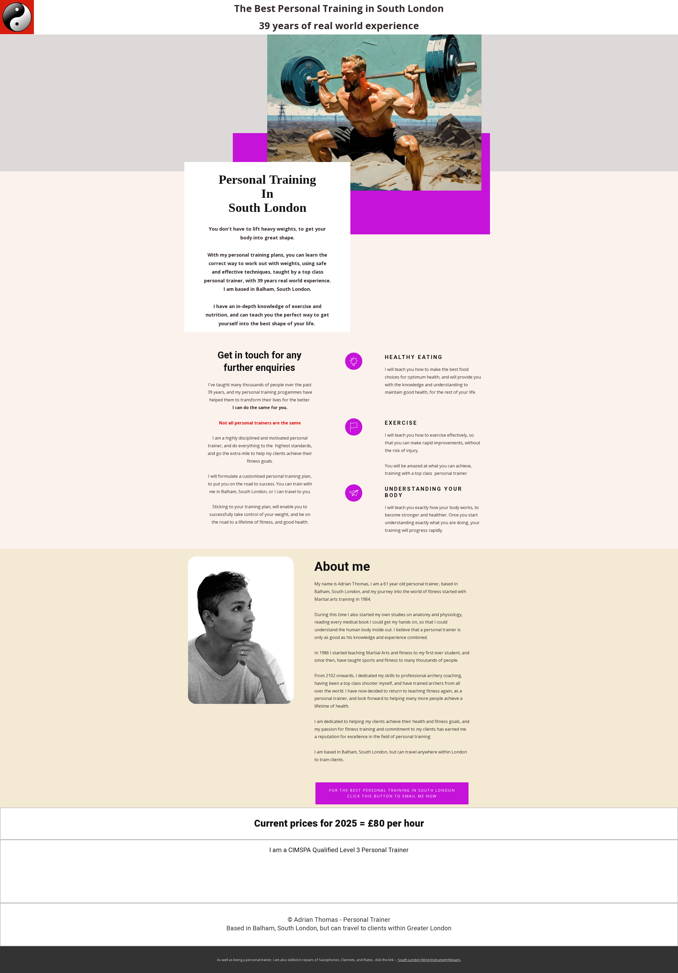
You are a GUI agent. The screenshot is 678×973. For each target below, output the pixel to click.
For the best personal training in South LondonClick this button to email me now (392, 792)
